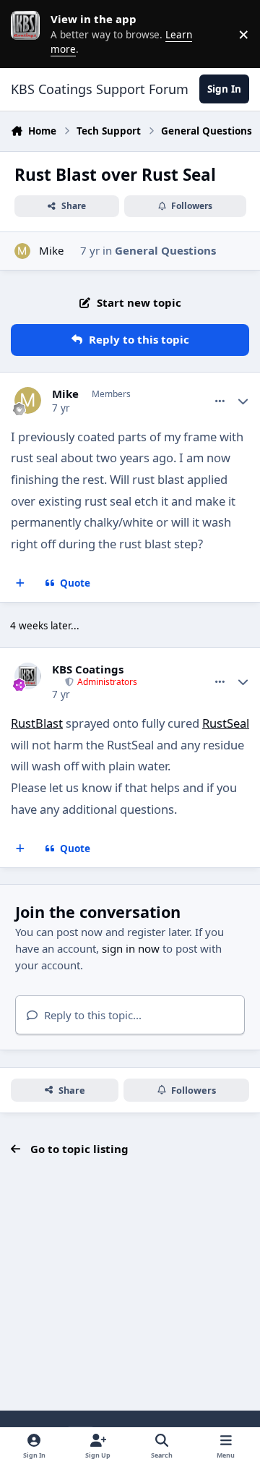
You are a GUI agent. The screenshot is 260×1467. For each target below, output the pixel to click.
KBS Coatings (88, 669)
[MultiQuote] (20, 583)
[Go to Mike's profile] (22, 251)
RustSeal (225, 723)
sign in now (131, 948)
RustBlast (37, 723)
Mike (51, 250)
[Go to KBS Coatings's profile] (28, 676)
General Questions (165, 250)
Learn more (29, 34)
